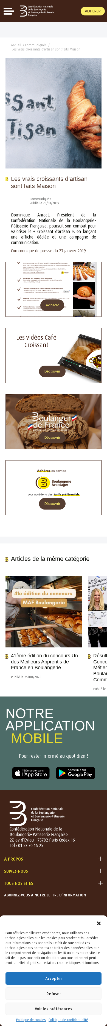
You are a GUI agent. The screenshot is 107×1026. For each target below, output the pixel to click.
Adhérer (93, 11)
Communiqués (36, 45)
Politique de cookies (31, 1020)
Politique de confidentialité (68, 1020)
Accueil (16, 45)
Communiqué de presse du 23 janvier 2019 (48, 250)
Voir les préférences (53, 1008)
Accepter (53, 978)
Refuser (53, 993)
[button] (99, 922)
